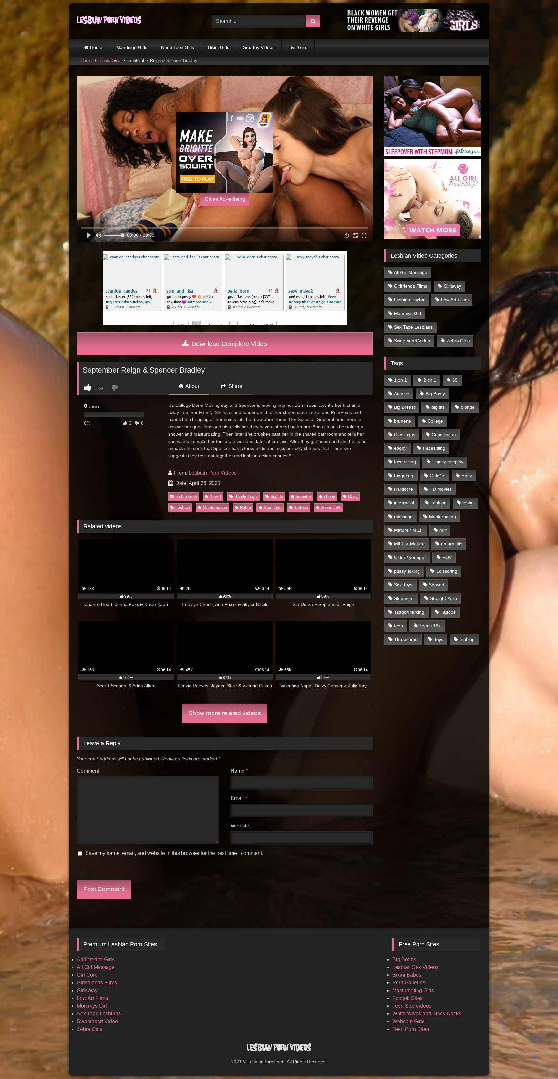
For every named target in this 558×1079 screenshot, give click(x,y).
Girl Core (87, 975)
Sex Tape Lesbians (413, 327)
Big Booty (435, 393)
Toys (438, 639)
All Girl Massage (410, 272)
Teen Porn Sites (410, 1029)
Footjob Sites (407, 998)
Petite (245, 507)
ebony (329, 496)
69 (455, 380)
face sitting (405, 461)
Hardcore (403, 489)
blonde (468, 407)
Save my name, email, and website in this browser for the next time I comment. (174, 853)
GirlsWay (87, 990)
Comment (88, 771)
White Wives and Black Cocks (426, 1013)
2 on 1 (429, 380)
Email (239, 798)
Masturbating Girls (413, 990)
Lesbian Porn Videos (213, 473)
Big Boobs (404, 959)
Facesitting (434, 448)
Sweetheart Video (412, 340)
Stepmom (404, 598)
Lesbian (182, 507)
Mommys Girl (407, 313)
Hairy (353, 496)
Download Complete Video (228, 343)
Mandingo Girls (131, 47)
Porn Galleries (408, 982)
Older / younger (410, 557)
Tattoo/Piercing (409, 612)
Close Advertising (225, 199)
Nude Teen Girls (177, 47)
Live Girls (297, 47)
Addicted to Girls (96, 959)
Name (239, 771)
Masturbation (215, 507)
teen (398, 625)
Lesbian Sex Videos (415, 967)
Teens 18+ (331, 507)
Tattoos (301, 507)
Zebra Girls (110, 60)
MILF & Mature (409, 543)
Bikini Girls (218, 47)
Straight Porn (443, 598)
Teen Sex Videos (411, 1006)
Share (234, 386)
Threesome (406, 639)
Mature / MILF (408, 530)
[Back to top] (538, 1059)
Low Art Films (455, 299)
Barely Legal (246, 496)
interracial (404, 502)
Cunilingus (404, 434)
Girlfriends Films (410, 286)
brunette (303, 496)
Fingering (403, 475)
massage (403, 516)
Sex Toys (273, 507)
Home (96, 47)
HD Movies (440, 489)
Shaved (436, 584)
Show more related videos (225, 713)
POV (447, 557)
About (191, 386)
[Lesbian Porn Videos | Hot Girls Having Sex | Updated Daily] (109, 21)
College (435, 421)
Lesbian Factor (409, 299)
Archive (401, 393)
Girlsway (452, 286)
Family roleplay (447, 461)
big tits (277, 496)
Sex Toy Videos (258, 47)
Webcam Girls (408, 1021)
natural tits (451, 543)
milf (443, 530)
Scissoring (446, 571)
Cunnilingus (444, 434)
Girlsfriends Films (97, 982)
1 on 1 (216, 496)
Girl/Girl (437, 475)
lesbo (468, 502)
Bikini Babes (406, 975)
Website (240, 825)
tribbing (467, 639)
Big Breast (404, 407)
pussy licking (407, 571)
